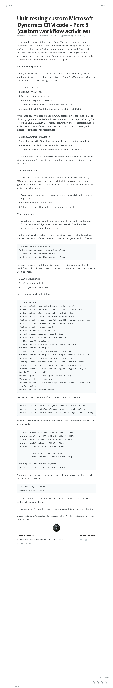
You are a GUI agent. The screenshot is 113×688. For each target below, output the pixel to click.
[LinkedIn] (102, 682)
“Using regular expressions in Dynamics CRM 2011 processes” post (49, 181)
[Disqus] (56, 576)
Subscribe (102, 6)
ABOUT (102, 677)
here (73, 498)
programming (67, 36)
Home (10, 6)
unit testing (81, 36)
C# (75, 36)
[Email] (106, 682)
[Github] (94, 682)
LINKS (107, 677)
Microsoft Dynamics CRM (43, 36)
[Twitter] (98, 682)
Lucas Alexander (25, 535)
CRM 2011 (57, 36)
